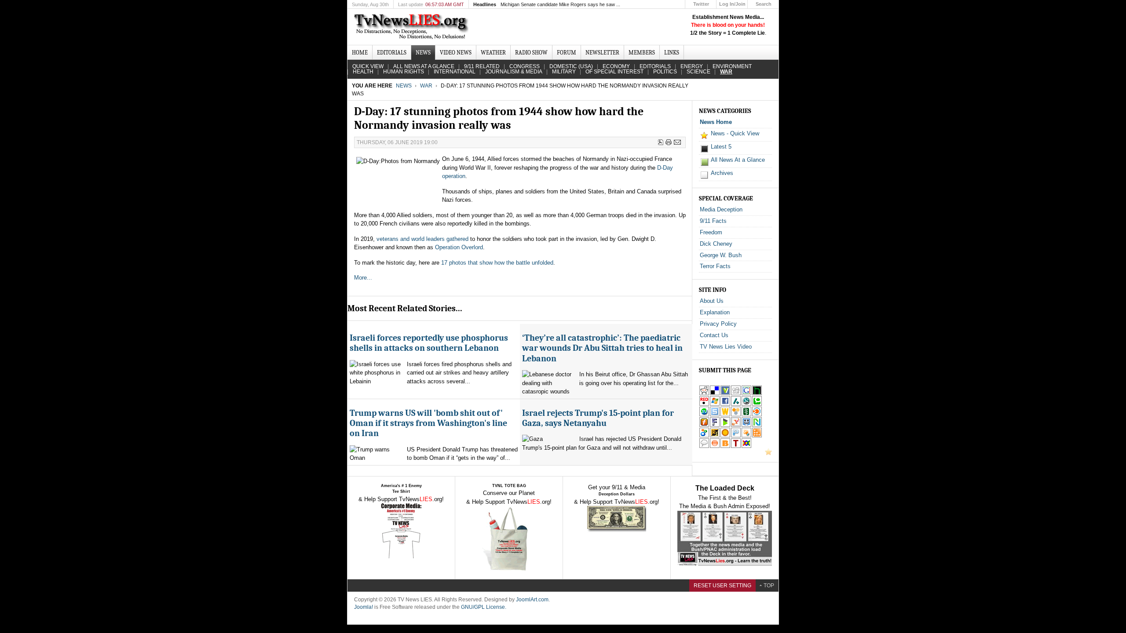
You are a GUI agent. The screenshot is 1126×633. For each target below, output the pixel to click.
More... (363, 277)
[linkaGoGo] (746, 446)
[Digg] (736, 393)
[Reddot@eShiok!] (704, 404)
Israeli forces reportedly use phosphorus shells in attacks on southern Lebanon (429, 343)
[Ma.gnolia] (725, 436)
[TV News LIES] (412, 26)
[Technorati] (757, 404)
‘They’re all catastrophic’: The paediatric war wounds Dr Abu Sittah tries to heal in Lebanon (602, 348)
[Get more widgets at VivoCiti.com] (725, 393)
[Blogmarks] (725, 425)
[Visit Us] (768, 453)
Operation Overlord (459, 247)
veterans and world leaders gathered (422, 239)
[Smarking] (746, 425)
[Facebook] (725, 404)
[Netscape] (746, 404)
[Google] (746, 393)
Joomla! (363, 607)
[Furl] (704, 425)
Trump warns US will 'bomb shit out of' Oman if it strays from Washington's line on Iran (428, 423)
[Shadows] (704, 436)
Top (769, 585)
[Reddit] (704, 393)
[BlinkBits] (725, 446)
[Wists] (725, 414)
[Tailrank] (736, 446)
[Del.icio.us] (714, 393)
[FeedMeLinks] (714, 446)
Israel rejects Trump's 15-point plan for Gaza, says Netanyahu (598, 418)
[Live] (714, 404)
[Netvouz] (757, 425)
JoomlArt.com (532, 600)
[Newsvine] (746, 414)
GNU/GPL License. (483, 607)
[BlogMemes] (704, 446)
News (404, 86)
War (426, 86)
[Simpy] (736, 414)
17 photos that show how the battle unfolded (497, 262)
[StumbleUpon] (704, 414)
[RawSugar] (714, 436)
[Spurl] (714, 414)
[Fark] (714, 425)
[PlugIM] (736, 436)
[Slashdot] (736, 404)
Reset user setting (722, 585)
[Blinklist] (757, 414)
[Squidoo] (746, 436)
